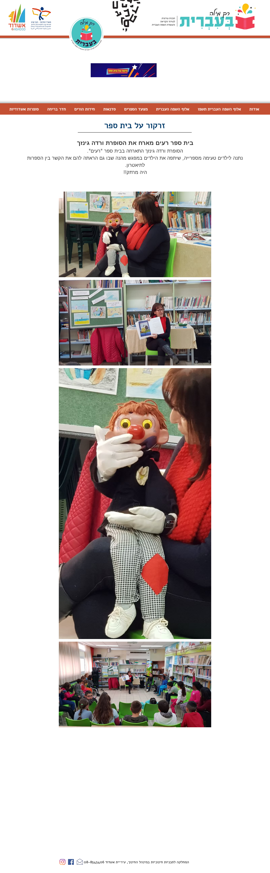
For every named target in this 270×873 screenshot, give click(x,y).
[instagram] (62, 862)
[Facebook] (71, 862)
